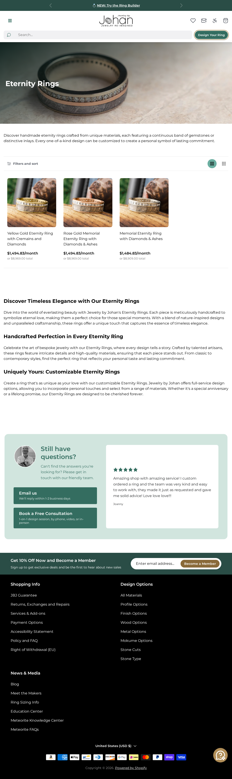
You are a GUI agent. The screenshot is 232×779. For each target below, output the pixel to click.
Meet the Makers (26, 693)
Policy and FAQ (24, 640)
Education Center (27, 711)
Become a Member (200, 564)
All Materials (131, 595)
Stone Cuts (131, 650)
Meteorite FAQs (25, 729)
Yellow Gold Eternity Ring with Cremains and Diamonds (30, 238)
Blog (15, 684)
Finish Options (134, 613)
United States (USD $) (113, 746)
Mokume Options (136, 640)
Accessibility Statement (32, 631)
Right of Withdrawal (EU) (33, 650)
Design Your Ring (211, 35)
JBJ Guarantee (24, 595)
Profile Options (134, 604)
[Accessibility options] (215, 21)
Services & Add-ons (28, 613)
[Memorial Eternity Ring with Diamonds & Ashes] (144, 202)
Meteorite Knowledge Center (37, 720)
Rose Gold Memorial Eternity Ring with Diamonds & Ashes (81, 238)
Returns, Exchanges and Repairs (40, 604)
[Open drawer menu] (10, 21)
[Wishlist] (193, 21)
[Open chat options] (220, 755)
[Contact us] (204, 21)
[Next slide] (181, 5)
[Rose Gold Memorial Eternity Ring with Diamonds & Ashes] (87, 202)
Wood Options (134, 622)
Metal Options (133, 631)
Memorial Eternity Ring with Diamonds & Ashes (141, 236)
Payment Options (27, 622)
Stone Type (131, 659)
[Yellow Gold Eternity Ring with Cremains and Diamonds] (31, 202)
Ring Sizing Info (25, 702)
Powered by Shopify (131, 768)
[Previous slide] (50, 5)
